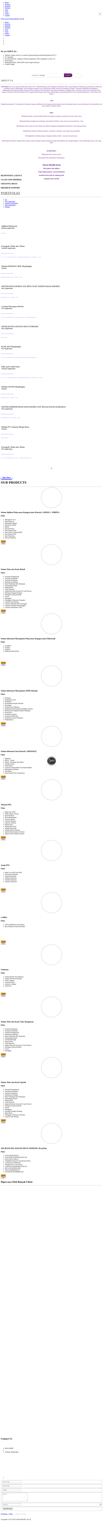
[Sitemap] (4, 1514)
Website (7, 207)
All (6, 199)
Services (7, 4)
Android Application (11, 203)
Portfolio (7, 6)
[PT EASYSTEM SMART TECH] (12, 19)
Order (3, 543)
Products (7, 8)
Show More (6, 477)
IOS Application (10, 201)
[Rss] (10, 1514)
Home (7, 2)
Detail (3, 541)
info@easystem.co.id (11, 1450)
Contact (7, 15)
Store (6, 10)
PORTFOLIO (10, 193)
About (7, 13)
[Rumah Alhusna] (51, 761)
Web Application (10, 205)
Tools (6, 12)
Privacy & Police (20, 1514)
